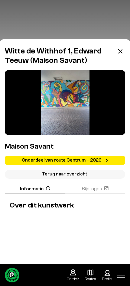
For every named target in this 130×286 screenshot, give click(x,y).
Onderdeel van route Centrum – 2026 (62, 160)
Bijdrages (92, 188)
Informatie (32, 188)
